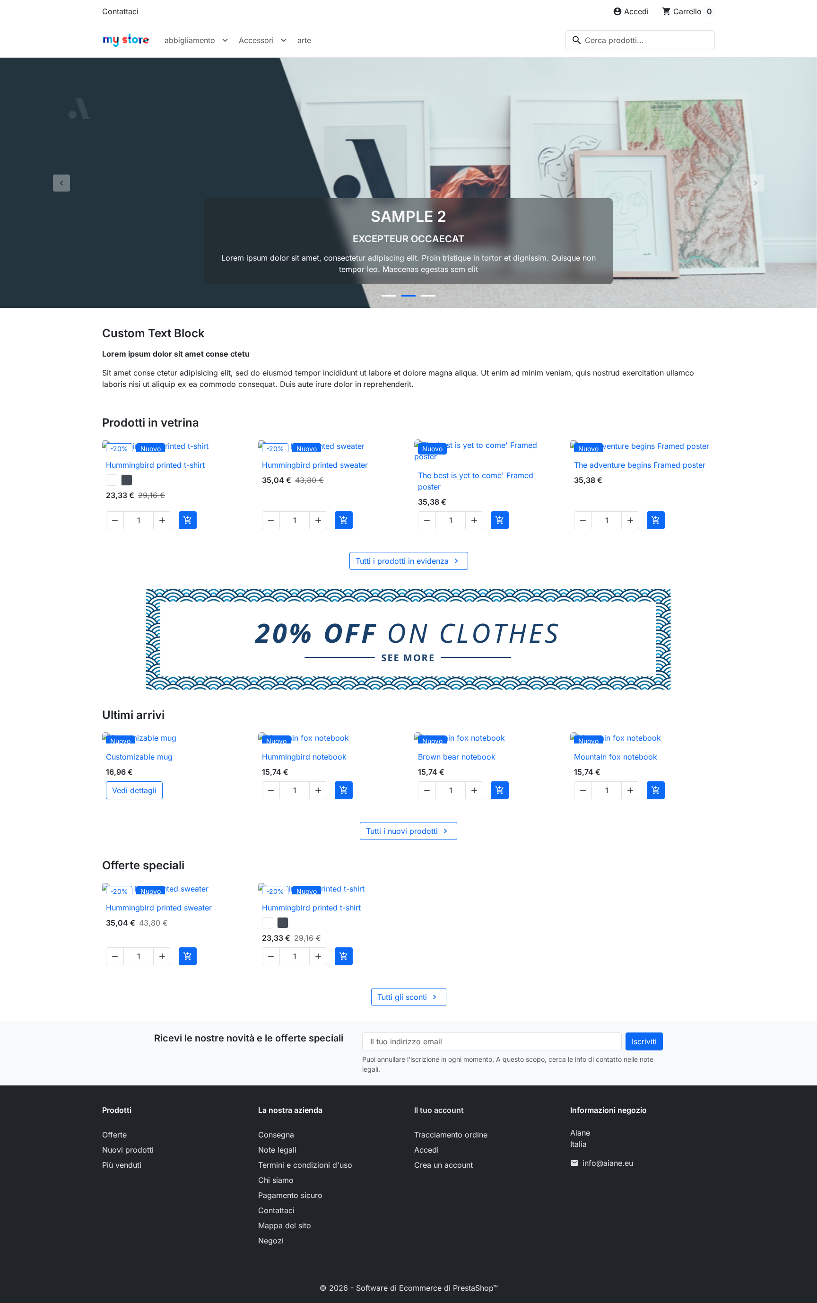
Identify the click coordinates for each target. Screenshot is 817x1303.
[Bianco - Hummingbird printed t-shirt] (111, 480)
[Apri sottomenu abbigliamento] (225, 40)
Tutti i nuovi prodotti (408, 831)
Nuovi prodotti (128, 1149)
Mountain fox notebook (615, 756)
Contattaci (120, 11)
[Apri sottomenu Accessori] (284, 40)
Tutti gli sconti (408, 997)
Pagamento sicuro (290, 1195)
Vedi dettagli (134, 790)
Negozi (271, 1240)
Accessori (256, 40)
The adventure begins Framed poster (639, 465)
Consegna (276, 1134)
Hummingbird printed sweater (315, 465)
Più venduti (121, 1165)
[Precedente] (61, 183)
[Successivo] (756, 183)
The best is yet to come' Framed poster (475, 481)
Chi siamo (276, 1180)
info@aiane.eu (607, 1163)
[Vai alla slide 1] (389, 296)
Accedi (426, 1149)
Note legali (277, 1149)
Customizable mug (139, 756)
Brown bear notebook (456, 756)
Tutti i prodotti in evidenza (408, 561)
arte (304, 40)
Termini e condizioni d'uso (305, 1165)
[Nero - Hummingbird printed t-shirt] (126, 480)
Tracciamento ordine (450, 1134)
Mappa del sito (284, 1225)
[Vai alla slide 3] (428, 296)
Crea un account (443, 1165)
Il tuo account (439, 1110)
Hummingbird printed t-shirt (155, 465)
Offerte (114, 1134)
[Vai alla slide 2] (408, 296)
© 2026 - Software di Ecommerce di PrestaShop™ (409, 1288)
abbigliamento (190, 40)
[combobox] (640, 40)
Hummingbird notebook (304, 756)
